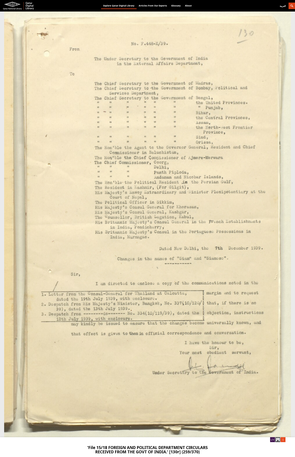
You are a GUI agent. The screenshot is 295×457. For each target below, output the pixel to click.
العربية (283, 5)
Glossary (176, 5)
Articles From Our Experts (153, 5)
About (188, 5)
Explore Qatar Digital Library (118, 5)
